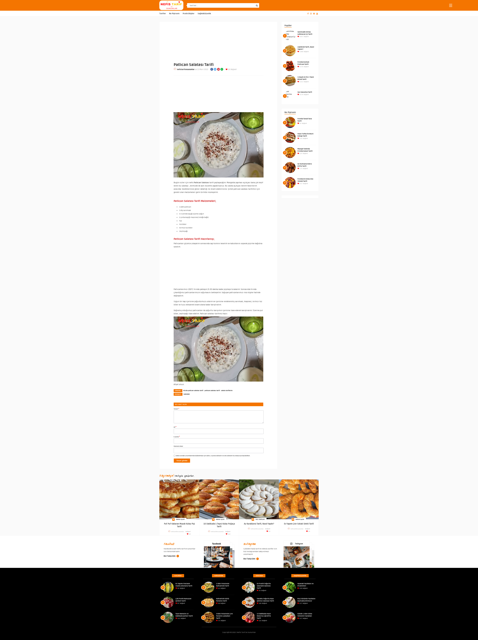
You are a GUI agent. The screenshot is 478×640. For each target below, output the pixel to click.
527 (300, 603)
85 (178, 588)
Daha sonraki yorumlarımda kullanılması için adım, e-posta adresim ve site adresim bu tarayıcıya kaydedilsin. (213, 456)
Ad (175, 427)
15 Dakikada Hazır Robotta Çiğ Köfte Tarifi (264, 616)
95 (300, 123)
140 (300, 138)
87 (178, 603)
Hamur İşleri (180, 519)
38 (219, 603)
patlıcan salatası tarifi (212, 391)
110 (228, 534)
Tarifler (162, 14)
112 (178, 618)
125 (300, 153)
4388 (301, 52)
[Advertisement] (218, 40)
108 (259, 603)
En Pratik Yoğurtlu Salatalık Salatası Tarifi (264, 586)
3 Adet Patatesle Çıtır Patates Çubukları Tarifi (224, 616)
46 (259, 590)
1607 (301, 37)
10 (229, 69)
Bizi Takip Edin (170, 556)
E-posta (177, 437)
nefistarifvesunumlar (186, 69)
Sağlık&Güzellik (204, 14)
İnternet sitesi (178, 446)
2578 (301, 95)
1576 (301, 67)
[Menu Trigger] (450, 5)
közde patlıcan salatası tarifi (193, 391)
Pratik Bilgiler (188, 14)
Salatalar (186, 394)
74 (219, 621)
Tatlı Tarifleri (260, 519)
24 (309, 531)
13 (269, 531)
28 (189, 534)
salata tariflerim (227, 391)
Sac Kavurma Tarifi (305, 92)
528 (300, 588)
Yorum (176, 409)
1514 (301, 82)
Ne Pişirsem (174, 14)
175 (300, 169)
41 (219, 588)
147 (300, 184)
